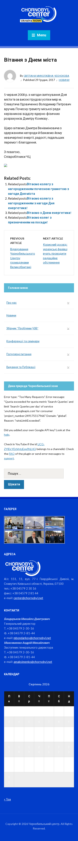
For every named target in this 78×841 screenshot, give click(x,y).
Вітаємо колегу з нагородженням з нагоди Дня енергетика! (31, 203)
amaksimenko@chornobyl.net (33, 661)
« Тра (7, 799)
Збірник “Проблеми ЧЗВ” (22, 328)
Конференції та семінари (22, 341)
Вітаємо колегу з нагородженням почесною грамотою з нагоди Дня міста (38, 188)
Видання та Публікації (20, 367)
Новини (64, 79)
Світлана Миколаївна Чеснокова (46, 75)
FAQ (12, 453)
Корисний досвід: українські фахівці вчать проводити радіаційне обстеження (55, 253)
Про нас (11, 302)
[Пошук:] (39, 473)
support (9, 458)
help (6, 434)
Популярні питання (18, 354)
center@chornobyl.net (28, 598)
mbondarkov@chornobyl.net (32, 638)
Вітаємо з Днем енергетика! (49, 212)
